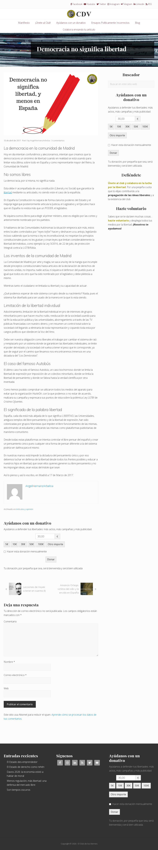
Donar (51, 559)
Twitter (102, 4)
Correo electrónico (15, 675)
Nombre (9, 661)
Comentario (10, 621)
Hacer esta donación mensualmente (27, 551)
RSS (150, 4)
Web (6, 688)
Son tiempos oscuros (18, 789)
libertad (8, 192)
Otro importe (55, 544)
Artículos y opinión (24, 509)
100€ (41, 544)
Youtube (90, 4)
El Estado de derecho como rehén (25, 767)
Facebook (77, 4)
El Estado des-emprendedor (22, 762)
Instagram (114, 4)
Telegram (127, 4)
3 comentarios (57, 140)
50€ (31, 544)
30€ (23, 544)
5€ (6, 544)
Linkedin (139, 4)
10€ (14, 544)
